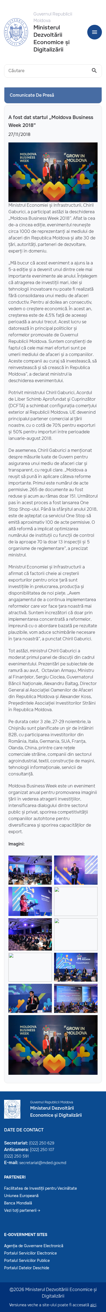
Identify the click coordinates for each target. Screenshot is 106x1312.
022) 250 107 (42, 1149)
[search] (94, 70)
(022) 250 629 (41, 1143)
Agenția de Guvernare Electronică (33, 1246)
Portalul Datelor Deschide (26, 1268)
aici (93, 1304)
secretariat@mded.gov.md (42, 1162)
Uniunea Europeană (21, 1196)
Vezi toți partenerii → (22, 1210)
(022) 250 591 (16, 1156)
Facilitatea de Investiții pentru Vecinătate (40, 1188)
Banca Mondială (18, 1203)
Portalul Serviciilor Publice (27, 1260)
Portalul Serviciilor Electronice (30, 1253)
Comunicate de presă (32, 95)
